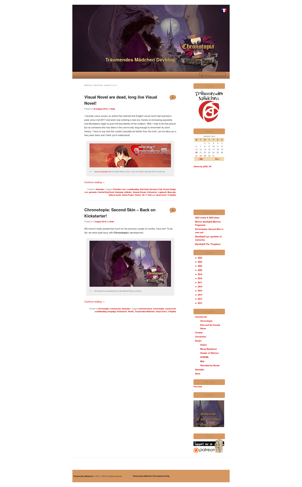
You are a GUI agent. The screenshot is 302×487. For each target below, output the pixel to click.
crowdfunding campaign (105, 311)
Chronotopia (103, 308)
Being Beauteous (208, 348)
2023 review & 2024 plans (207, 217)
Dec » (217, 158)
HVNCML (204, 357)
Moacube (172, 192)
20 (196, 152)
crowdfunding (133, 189)
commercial (170, 308)
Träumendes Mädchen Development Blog (151, 476)
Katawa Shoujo (139, 192)
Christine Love (119, 189)
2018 (198, 278)
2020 (198, 270)
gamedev (93, 192)
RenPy (131, 311)
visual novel (161, 195)
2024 (198, 257)
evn (86, 192)
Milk (202, 361)
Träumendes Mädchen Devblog (140, 59)
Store (197, 373)
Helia (112, 108)
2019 (198, 274)
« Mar (200, 158)
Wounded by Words (209, 365)
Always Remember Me (102, 171)
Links (97, 75)
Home (87, 75)
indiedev (128, 192)
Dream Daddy (169, 189)
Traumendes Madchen (145, 311)
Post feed (197, 386)
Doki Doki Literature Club (151, 189)
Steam (138, 195)
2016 (198, 286)
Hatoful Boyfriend (106, 192)
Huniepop (119, 192)
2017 (198, 282)
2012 (198, 303)
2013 (198, 298)
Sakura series (115, 195)
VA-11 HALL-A (148, 195)
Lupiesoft (162, 192)
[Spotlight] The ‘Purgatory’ (208, 243)
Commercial (115, 308)
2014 (198, 294)
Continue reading (94, 182)
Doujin (198, 340)
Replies (172, 195)
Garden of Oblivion (209, 352)
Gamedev (100, 189)
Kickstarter (152, 192)
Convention (200, 336)
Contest (198, 332)
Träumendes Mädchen (83, 476)
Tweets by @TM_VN (202, 166)
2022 (198, 265)
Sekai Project (128, 195)
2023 (198, 261)
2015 (198, 290)
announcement (145, 308)
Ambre (203, 344)
